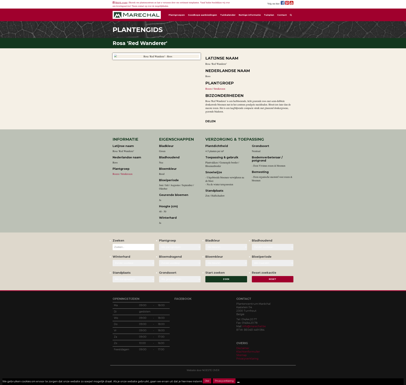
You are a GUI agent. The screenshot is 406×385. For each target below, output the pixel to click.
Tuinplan (269, 15)
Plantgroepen (177, 15)
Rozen (208, 88)
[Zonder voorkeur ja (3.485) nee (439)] (180, 263)
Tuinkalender (228, 15)
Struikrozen (219, 88)
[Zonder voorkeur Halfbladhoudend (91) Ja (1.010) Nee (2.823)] (273, 247)
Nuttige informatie (250, 15)
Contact (282, 15)
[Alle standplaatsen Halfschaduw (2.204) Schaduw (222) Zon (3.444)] (133, 279)
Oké (207, 380)
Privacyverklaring (247, 358)
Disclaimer (242, 348)
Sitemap (241, 355)
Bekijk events (121, 2)
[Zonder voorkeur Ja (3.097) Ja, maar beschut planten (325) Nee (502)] (133, 263)
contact (141, 5)
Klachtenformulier (248, 351)
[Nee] (238, 382)
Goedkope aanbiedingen (202, 15)
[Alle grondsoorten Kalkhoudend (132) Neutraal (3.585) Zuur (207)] (180, 279)
